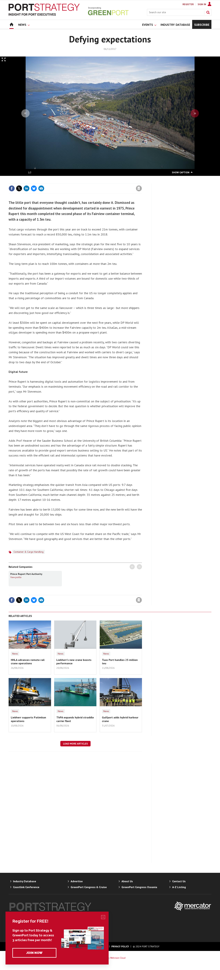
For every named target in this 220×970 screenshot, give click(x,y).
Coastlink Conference (26, 887)
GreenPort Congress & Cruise (89, 887)
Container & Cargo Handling (28, 551)
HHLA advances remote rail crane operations (28, 661)
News (15, 653)
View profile (15, 577)
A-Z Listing (179, 887)
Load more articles (75, 743)
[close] (142, 181)
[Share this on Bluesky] (34, 188)
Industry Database (24, 881)
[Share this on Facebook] (12, 188)
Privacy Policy (120, 946)
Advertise (77, 881)
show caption (180, 172)
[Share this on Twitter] (19, 188)
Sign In (202, 4)
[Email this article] (41, 188)
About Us (127, 881)
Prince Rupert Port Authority (26, 574)
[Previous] (25, 113)
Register (188, 4)
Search (208, 12)
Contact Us (179, 881)
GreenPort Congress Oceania (139, 887)
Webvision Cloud (117, 957)
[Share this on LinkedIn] (26, 188)
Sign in (98, 181)
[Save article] (139, 188)
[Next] (194, 113)
